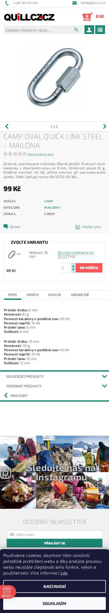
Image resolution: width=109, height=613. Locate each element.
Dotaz (15, 226)
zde (63, 572)
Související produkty (25, 376)
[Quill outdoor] (29, 17)
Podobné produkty (23, 386)
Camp (48, 201)
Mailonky (52, 207)
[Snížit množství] (73, 270)
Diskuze (54, 294)
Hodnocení (80, 294)
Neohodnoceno (41, 154)
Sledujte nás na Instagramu (61, 472)
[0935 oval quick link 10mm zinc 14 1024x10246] (11, 253)
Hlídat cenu (92, 226)
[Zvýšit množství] (73, 265)
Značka (33, 294)
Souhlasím (54, 603)
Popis (12, 294)
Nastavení (54, 586)
